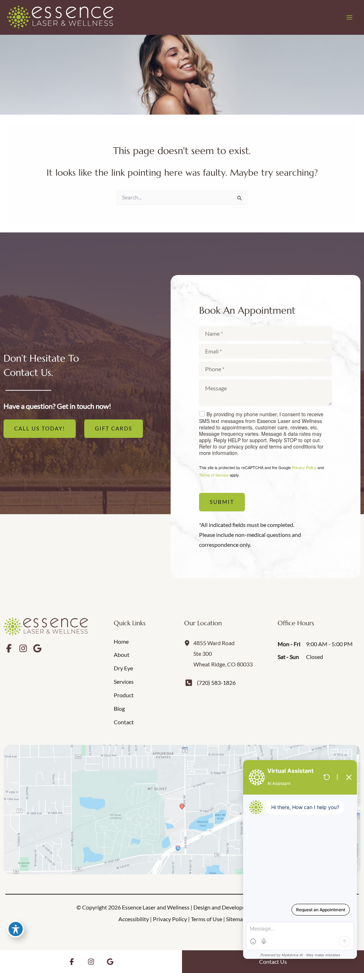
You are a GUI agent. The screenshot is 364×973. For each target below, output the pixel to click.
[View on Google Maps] (182, 809)
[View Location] (188, 642)
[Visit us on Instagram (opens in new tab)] (23, 648)
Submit (222, 502)
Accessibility (133, 919)
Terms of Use (206, 919)
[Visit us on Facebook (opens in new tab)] (9, 648)
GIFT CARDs (113, 428)
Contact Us (273, 961)
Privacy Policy (304, 467)
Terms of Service (214, 475)
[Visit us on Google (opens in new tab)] (37, 648)
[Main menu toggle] (349, 17)
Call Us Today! (39, 428)
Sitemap (236, 919)
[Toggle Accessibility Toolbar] (15, 929)
